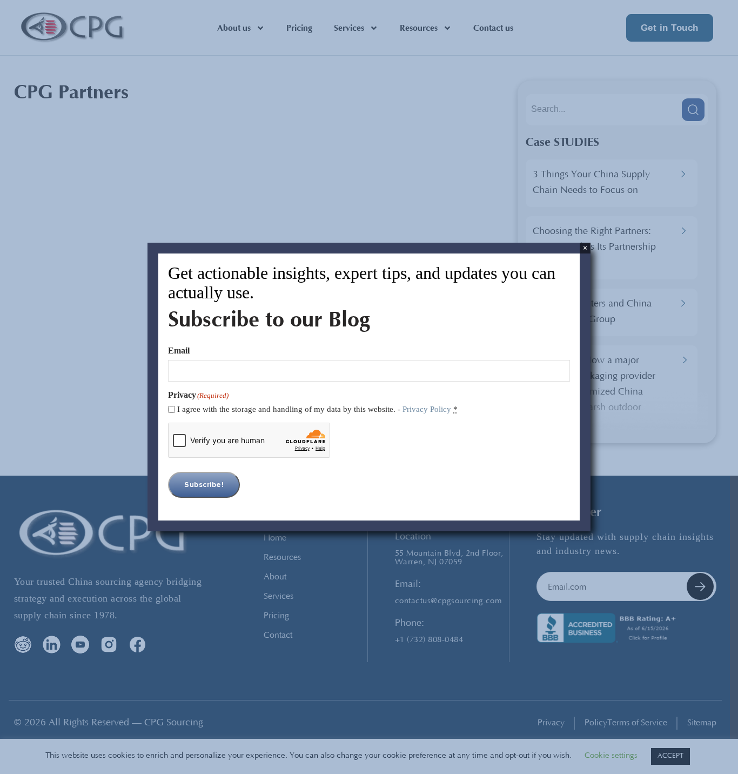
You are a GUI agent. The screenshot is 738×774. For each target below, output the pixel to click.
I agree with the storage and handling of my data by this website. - (317, 409)
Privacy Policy (426, 409)
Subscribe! (204, 485)
